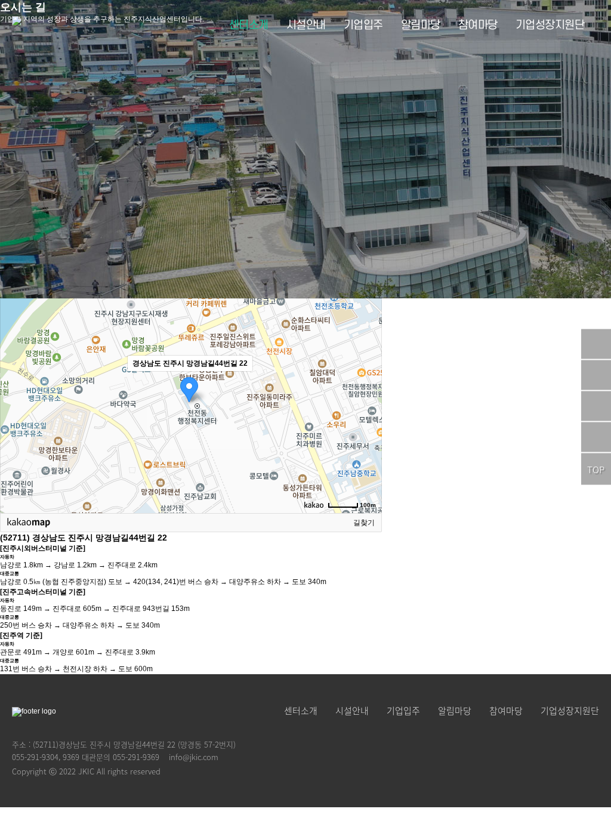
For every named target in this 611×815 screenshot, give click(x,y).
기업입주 (363, 25)
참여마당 (478, 25)
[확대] (367, 384)
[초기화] (367, 426)
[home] (16, 25)
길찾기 (364, 522)
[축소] (367, 404)
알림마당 (420, 25)
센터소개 (249, 25)
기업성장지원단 (550, 25)
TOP (595, 469)
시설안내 (306, 25)
